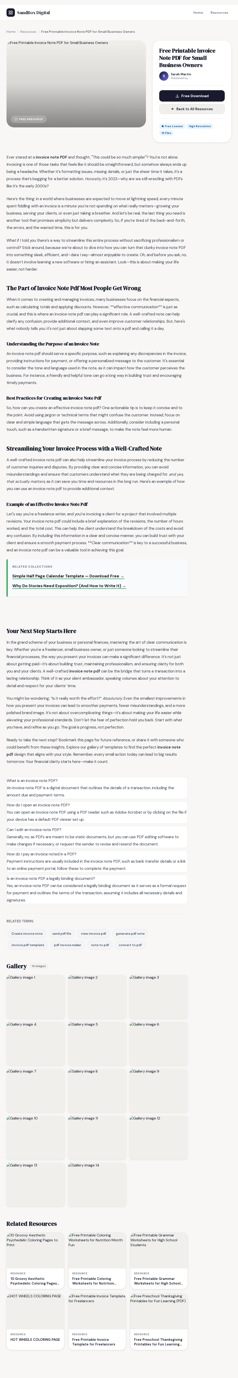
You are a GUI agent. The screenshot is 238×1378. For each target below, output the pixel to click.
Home (198, 12)
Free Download (195, 95)
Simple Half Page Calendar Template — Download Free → (68, 576)
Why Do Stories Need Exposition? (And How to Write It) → (69, 585)
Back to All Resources (194, 109)
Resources (219, 12)
